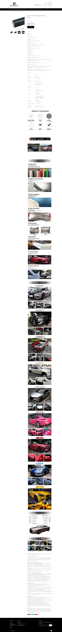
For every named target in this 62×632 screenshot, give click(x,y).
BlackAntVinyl (13, 630)
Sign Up (51, 625)
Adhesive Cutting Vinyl (23, 9)
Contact (39, 9)
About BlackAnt (31, 9)
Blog (36, 9)
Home (11, 9)
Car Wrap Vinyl (15, 9)
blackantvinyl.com (21, 625)
